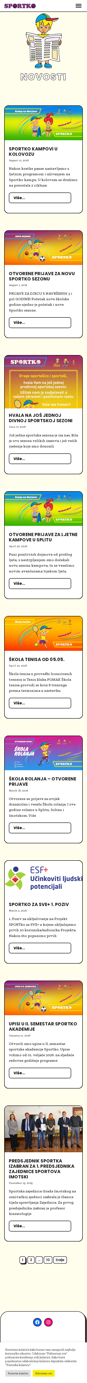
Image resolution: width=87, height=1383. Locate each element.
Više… (19, 197)
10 (49, 1259)
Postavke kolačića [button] (18, 1373)
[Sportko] (20, 5)
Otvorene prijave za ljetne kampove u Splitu (43, 537)
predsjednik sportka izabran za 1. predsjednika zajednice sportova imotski (41, 1169)
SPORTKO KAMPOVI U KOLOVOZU (33, 151)
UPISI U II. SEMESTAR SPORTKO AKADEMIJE (43, 1026)
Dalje (60, 1259)
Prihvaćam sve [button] (43, 1373)
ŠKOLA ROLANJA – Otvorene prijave (42, 781)
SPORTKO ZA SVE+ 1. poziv (39, 904)
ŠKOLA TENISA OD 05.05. (36, 659)
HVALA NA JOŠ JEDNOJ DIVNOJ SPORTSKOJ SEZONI (41, 418)
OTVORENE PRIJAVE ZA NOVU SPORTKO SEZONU (42, 276)
